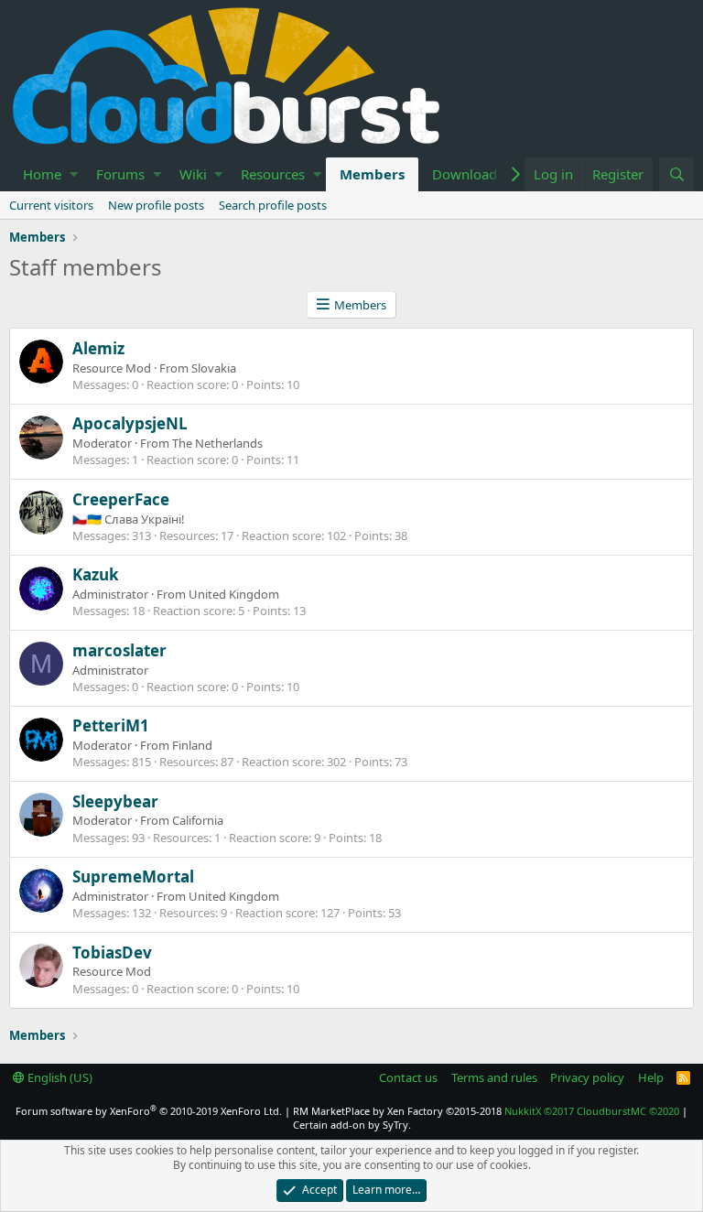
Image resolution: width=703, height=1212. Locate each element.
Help (651, 1077)
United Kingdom (234, 594)
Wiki (193, 174)
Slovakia (213, 368)
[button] (73, 174)
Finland (192, 745)
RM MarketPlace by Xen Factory (397, 1111)
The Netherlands (217, 443)
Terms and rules (494, 1077)
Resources (273, 174)
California (197, 820)
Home (42, 174)
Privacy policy (587, 1077)
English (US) (58, 1077)
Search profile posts (273, 205)
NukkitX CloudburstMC (591, 1111)
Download (464, 174)
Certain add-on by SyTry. (352, 1124)
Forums (120, 174)
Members (372, 174)
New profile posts (156, 205)
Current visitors (51, 205)
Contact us (408, 1077)
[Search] (676, 174)
